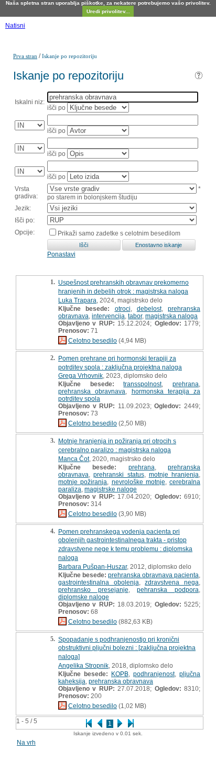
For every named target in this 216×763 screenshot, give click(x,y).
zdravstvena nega (172, 582)
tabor (135, 316)
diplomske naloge (83, 597)
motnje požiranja (82, 482)
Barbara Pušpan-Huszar (92, 566)
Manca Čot (73, 459)
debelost (149, 308)
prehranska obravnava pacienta (153, 575)
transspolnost (142, 384)
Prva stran (25, 56)
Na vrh (26, 742)
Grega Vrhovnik (80, 375)
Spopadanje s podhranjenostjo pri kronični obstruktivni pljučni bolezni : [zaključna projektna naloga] (127, 648)
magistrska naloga (171, 316)
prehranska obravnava (91, 391)
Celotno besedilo (92, 340)
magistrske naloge (110, 489)
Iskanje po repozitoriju (69, 56)
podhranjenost (154, 674)
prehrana (185, 384)
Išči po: (25, 220)
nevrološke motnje (138, 482)
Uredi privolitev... (108, 11)
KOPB (119, 674)
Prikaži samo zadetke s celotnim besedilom (119, 233)
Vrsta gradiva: (26, 192)
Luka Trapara (77, 300)
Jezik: (23, 208)
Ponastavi (61, 254)
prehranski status (118, 474)
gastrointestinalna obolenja (98, 582)
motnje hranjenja (174, 474)
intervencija (108, 316)
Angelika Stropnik (83, 665)
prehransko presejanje (93, 589)
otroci (123, 308)
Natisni (15, 25)
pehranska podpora (168, 589)
